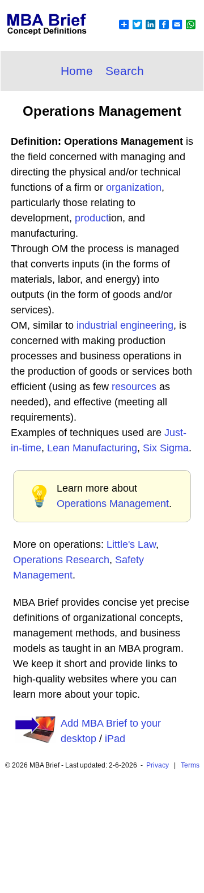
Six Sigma (166, 448)
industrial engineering (124, 325)
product (92, 218)
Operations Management (113, 503)
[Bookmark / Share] (157, 31)
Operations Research (61, 559)
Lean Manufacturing (92, 448)
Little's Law (131, 544)
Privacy (157, 765)
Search (124, 70)
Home (77, 70)
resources (134, 386)
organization (134, 187)
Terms (190, 765)
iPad (115, 738)
